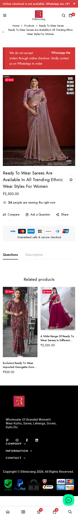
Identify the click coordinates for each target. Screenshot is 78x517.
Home (15, 26)
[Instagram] (17, 440)
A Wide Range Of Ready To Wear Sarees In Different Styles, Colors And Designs (57, 340)
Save (11, 79)
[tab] (10, 255)
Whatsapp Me (60, 53)
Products (29, 26)
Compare (14, 214)
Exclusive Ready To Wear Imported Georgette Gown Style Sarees (19, 367)
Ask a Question (40, 214)
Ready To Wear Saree (51, 26)
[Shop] (23, 512)
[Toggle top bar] (74, 4)
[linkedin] (36, 440)
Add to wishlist (71, 179)
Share (65, 214)
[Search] (63, 15)
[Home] (8, 512)
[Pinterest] (7, 440)
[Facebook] (26, 440)
